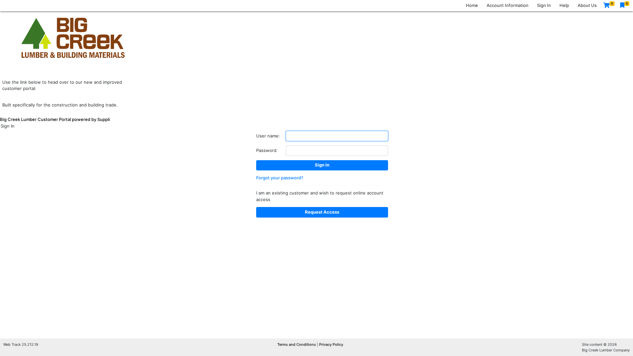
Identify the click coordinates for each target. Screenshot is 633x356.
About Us (587, 5)
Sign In (544, 5)
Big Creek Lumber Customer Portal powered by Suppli (55, 119)
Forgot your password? (279, 177)
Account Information (507, 5)
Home (472, 5)
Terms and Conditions (297, 344)
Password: (267, 150)
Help (564, 5)
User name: (268, 135)
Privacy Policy (331, 344)
